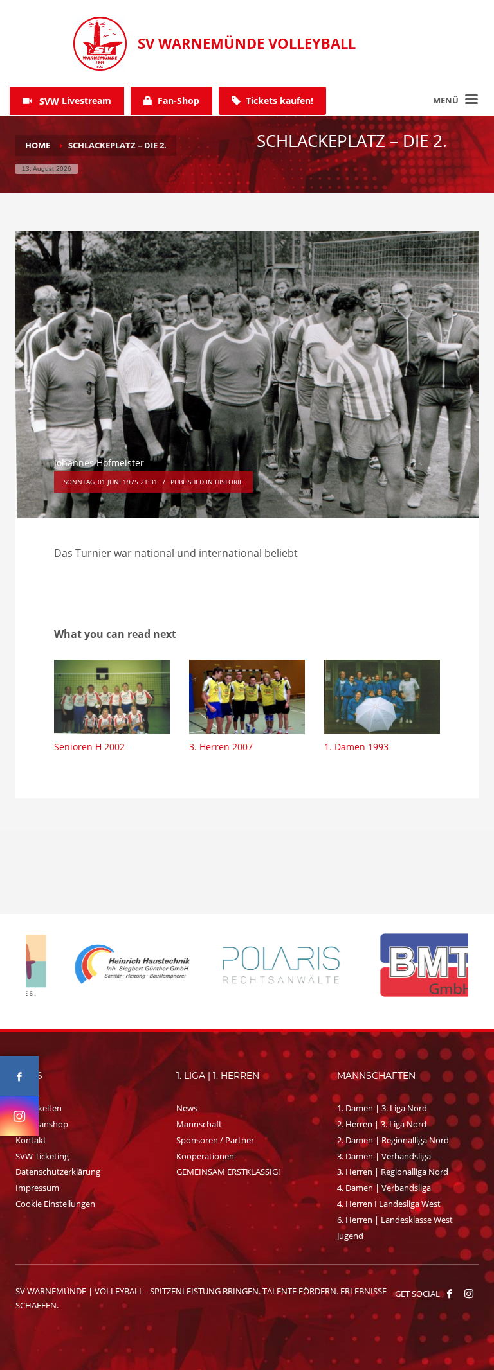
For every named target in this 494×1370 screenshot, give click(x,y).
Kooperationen (205, 1156)
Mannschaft (199, 1124)
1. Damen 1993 (356, 747)
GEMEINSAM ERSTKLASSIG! (228, 1171)
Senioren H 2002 (89, 747)
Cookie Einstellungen (55, 1203)
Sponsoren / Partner (215, 1140)
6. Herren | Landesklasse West (395, 1219)
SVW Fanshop (41, 1124)
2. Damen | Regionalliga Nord (393, 1140)
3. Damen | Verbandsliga (384, 1156)
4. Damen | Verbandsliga (384, 1187)
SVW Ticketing (42, 1156)
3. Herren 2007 (221, 747)
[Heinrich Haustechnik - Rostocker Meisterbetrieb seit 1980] (99, 965)
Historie (229, 481)
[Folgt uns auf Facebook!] (449, 1293)
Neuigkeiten (38, 1108)
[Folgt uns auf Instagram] (19, 1116)
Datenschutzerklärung (57, 1171)
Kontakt (30, 1140)
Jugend (350, 1236)
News (186, 1108)
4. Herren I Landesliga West (389, 1203)
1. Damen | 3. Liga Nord (382, 1108)
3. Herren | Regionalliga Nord (392, 1171)
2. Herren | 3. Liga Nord (381, 1124)
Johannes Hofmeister (99, 463)
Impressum (37, 1187)
